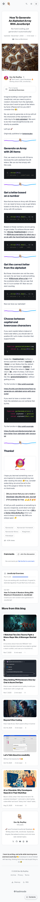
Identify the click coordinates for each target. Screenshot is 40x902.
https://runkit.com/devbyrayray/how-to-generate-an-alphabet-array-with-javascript (20, 391)
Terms (27, 875)
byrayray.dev (27, 133)
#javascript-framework (25, 527)
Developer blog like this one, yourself (21, 498)
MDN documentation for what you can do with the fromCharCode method (20, 236)
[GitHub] (17, 841)
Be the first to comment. (26, 561)
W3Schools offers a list (18, 278)
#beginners (26, 531)
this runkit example (25, 384)
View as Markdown (21, 39)
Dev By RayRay (15, 77)
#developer (9, 536)
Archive (13, 875)
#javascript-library (11, 531)
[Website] (23, 841)
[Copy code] (33, 171)
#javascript (9, 527)
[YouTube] (20, 841)
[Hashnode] (27, 841)
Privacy (20, 875)
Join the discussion (27, 554)
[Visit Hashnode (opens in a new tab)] (20, 891)
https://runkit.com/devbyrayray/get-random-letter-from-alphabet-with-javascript (20, 433)
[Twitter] (13, 841)
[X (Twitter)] (24, 77)
